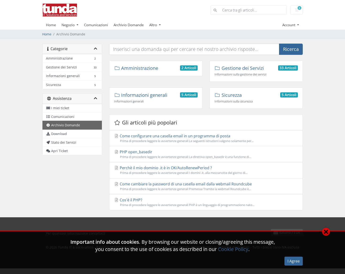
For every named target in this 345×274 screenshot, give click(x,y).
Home (51, 25)
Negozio (68, 25)
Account (289, 25)
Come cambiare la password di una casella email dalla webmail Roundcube (185, 186)
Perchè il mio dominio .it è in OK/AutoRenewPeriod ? (183, 170)
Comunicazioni (96, 25)
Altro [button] (153, 25)
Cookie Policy (233, 249)
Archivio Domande (129, 25)
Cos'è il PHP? (186, 202)
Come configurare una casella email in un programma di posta (186, 138)
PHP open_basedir (185, 154)
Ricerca (291, 49)
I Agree (294, 261)
